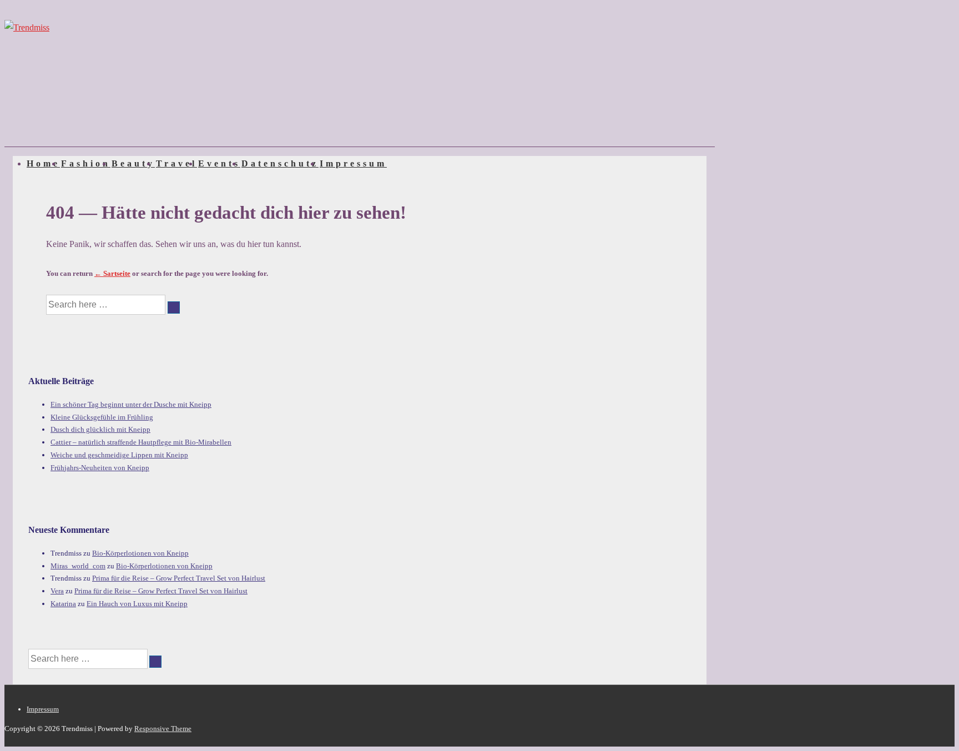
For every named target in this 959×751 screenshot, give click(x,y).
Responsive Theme (162, 728)
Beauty (133, 163)
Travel (176, 163)
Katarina (63, 603)
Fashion (85, 163)
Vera (57, 591)
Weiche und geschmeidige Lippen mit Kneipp (119, 455)
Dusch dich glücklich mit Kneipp (100, 429)
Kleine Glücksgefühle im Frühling (102, 417)
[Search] (174, 307)
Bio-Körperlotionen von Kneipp (140, 553)
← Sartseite (112, 273)
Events (219, 163)
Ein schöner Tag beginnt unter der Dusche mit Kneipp (131, 404)
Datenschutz (280, 163)
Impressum (353, 163)
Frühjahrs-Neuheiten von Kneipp (100, 467)
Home (43, 163)
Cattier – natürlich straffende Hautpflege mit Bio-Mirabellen (141, 442)
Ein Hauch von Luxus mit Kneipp (137, 603)
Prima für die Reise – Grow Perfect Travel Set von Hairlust (178, 578)
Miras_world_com (78, 566)
